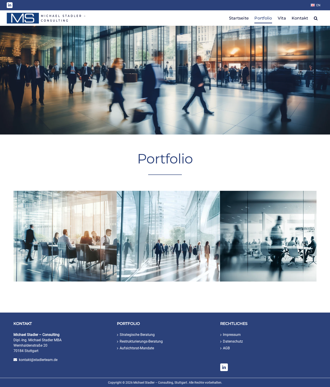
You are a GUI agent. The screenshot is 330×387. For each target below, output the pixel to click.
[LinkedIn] (224, 367)
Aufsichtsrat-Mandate (137, 348)
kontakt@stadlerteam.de (38, 360)
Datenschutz (233, 341)
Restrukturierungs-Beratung (141, 341)
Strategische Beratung (137, 335)
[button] (316, 18)
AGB (226, 348)
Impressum (232, 335)
